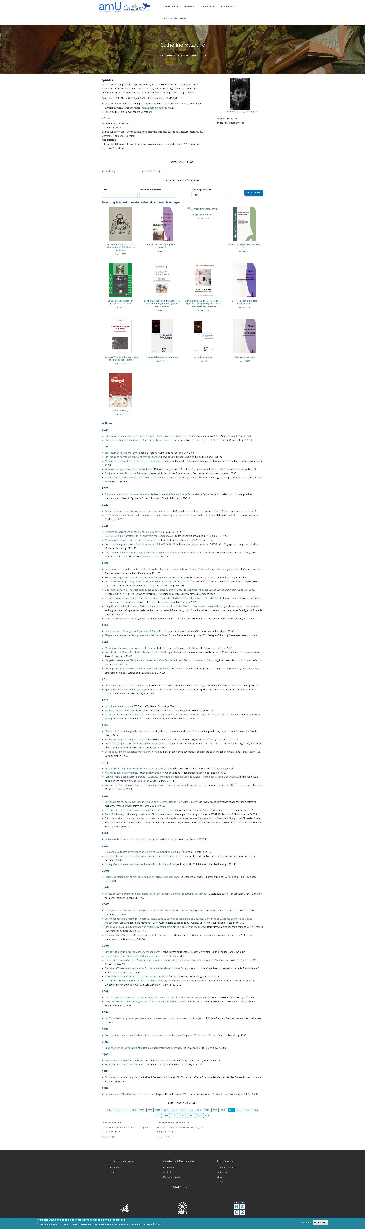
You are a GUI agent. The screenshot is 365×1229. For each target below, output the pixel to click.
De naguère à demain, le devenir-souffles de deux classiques (137, 864)
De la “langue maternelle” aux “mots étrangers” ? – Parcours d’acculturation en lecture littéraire (156, 997)
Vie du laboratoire (175, 19)
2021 (150, 1110)
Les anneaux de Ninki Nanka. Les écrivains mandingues (134, 1094)
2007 (158, 1115)
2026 (109, 1110)
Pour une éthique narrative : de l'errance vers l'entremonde (136, 535)
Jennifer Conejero (153, 171)
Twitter (113, 1172)
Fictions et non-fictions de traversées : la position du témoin (136, 810)
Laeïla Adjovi (111, 171)
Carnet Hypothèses (226, 1167)
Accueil (163, 55)
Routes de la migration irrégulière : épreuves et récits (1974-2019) (140, 544)
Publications (208, 6)
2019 (166, 1110)
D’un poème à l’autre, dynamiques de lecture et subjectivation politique (142, 851)
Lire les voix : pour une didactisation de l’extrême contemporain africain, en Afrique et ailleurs (154, 926)
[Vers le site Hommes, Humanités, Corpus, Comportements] (239, 1208)
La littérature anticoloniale (119, 706)
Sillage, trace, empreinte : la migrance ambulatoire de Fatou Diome (140, 635)
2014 (207, 1110)
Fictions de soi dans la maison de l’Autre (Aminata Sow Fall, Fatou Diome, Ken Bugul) (149, 980)
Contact (167, 1172)
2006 (166, 1115)
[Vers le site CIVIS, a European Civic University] (126, 1208)
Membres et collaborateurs (178, 55)
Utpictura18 (222, 1172)
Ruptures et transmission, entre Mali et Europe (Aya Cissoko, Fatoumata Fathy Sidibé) (150, 436)
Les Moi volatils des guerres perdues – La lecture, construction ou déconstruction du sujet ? (154, 1018)
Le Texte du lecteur (111, 1122)
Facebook (114, 1167)
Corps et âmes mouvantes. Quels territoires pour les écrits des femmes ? (143, 1035)
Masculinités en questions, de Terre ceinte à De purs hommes (138, 461)
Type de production (201, 189)
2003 (191, 1115)
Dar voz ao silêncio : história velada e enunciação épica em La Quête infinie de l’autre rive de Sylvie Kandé (160, 494)
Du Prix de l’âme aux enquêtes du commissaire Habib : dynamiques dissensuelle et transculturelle (156, 515)
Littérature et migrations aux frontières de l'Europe (132, 456)
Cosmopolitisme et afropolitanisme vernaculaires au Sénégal (137, 668)
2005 (174, 1115)
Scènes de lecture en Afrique (120, 710)
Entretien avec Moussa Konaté (121, 1064)
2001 (207, 1115)
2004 (182, 1115)
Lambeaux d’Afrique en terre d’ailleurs (125, 839)
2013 (215, 1110)
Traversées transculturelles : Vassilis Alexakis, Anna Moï (134, 976)
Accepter (306, 1222)
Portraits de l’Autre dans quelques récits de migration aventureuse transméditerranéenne (153, 785)
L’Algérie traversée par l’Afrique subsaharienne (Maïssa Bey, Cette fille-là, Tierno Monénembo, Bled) (158, 660)
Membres (189, 6)
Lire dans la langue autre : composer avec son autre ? (133, 951)
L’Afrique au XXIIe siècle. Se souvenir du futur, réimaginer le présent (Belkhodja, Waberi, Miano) (156, 477)
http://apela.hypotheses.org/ (156, 107)
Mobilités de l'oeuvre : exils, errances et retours (130, 540)
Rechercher (228, 6)
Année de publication (150, 189)
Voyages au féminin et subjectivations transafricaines (133, 751)
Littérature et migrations (118, 452)
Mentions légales (171, 1177)
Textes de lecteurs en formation (173, 1122)
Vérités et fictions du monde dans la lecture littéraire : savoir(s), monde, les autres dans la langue (156, 893)
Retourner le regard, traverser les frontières (128, 469)
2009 (248, 1110)
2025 (117, 1110)
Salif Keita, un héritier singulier (121, 1077)
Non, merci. (320, 1222)
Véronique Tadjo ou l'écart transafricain (126, 685)
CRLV (219, 1177)
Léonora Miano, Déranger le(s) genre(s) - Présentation (134, 631)
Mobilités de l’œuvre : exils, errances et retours (130, 648)
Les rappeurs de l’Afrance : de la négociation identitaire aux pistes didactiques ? (147, 910)
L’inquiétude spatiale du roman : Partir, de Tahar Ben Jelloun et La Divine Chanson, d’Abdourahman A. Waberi (163, 606)
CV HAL (106, 117)
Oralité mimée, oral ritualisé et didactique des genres (133, 956)
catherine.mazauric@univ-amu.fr (240, 111)
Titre (104, 189)
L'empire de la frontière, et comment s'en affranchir (132, 531)
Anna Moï (110, 814)
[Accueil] (125, 6)
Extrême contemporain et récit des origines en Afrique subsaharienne (142, 876)
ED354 (220, 1181)
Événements (171, 6)
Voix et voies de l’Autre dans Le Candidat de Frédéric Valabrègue (139, 652)
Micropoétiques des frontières (121, 772)
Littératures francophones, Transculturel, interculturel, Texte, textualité (143, 581)
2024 (126, 1110)
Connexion (168, 1167)
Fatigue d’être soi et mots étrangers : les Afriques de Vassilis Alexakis (141, 1001)
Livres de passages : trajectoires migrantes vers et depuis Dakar (139, 743)
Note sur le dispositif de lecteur (121, 618)
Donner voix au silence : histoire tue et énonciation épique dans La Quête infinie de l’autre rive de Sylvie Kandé (163, 598)
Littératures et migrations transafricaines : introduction (134, 768)
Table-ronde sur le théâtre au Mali (123, 1060)
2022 (142, 1110)
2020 (158, 1110)
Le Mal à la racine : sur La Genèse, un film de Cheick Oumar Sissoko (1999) (144, 801)
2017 (182, 1110)
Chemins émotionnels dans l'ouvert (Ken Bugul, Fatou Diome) (138, 440)
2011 (231, 1110)
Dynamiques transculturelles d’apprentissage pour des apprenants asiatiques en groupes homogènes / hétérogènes (167, 960)
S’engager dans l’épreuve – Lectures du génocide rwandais (136, 935)
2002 (199, 1115)
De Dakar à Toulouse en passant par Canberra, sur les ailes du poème (142, 968)
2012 (223, 1110)
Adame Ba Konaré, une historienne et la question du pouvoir (137, 510)
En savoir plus (160, 1224)
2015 (199, 1110)
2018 (174, 1110)
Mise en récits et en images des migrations (127, 731)
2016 (191, 1110)
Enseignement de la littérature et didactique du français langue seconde (143, 1047)
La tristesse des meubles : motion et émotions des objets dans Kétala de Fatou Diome (150, 569)
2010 (239, 1110)
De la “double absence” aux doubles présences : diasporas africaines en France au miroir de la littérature (160, 552)
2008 (256, 1110)
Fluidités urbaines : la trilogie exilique (124, 739)
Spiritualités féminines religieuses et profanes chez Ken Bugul (138, 689)
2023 (134, 1110)
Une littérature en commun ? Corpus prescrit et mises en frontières (141, 856)
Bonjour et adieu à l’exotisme (120, 473)
